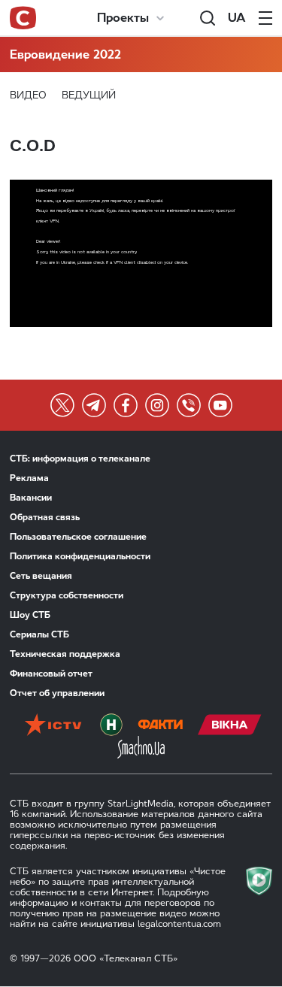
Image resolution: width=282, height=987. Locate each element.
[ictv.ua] (53, 724)
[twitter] (62, 405)
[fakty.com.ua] (160, 724)
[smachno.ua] (141, 747)
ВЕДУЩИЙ (89, 95)
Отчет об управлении (57, 693)
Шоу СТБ (30, 615)
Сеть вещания (41, 576)
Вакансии (31, 497)
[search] (207, 18)
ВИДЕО (28, 95)
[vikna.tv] (230, 724)
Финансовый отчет (51, 673)
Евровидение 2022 (65, 54)
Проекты (123, 18)
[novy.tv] (111, 724)
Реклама (29, 478)
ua (237, 18)
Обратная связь (45, 517)
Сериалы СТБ (39, 634)
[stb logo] (23, 18)
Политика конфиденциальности (80, 556)
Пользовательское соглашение (78, 536)
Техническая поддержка (65, 654)
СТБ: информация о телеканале (80, 458)
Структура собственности (66, 595)
